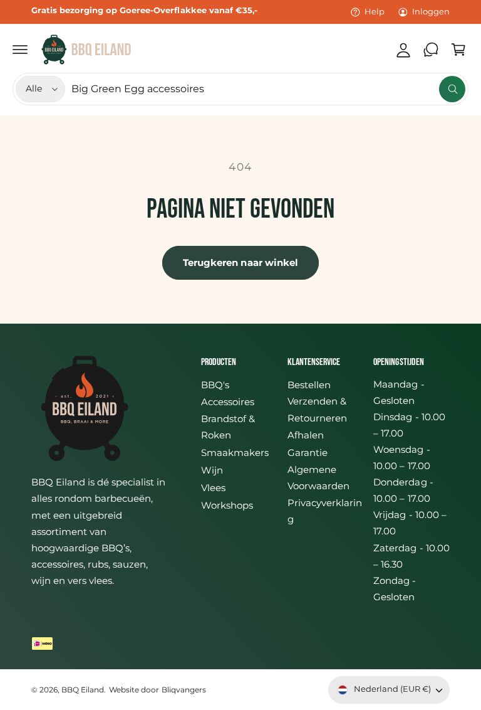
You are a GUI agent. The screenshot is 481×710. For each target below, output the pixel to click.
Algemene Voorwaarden (318, 478)
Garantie (307, 452)
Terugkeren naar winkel (241, 262)
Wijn (212, 470)
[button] (20, 49)
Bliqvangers (184, 690)
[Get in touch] (431, 49)
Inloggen (431, 11)
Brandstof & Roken (228, 427)
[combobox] (268, 89)
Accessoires (227, 402)
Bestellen (309, 385)
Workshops (227, 505)
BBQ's (215, 385)
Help (375, 11)
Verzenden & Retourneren (317, 409)
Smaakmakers (235, 452)
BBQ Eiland (82, 690)
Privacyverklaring (324, 511)
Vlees (213, 488)
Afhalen (305, 435)
